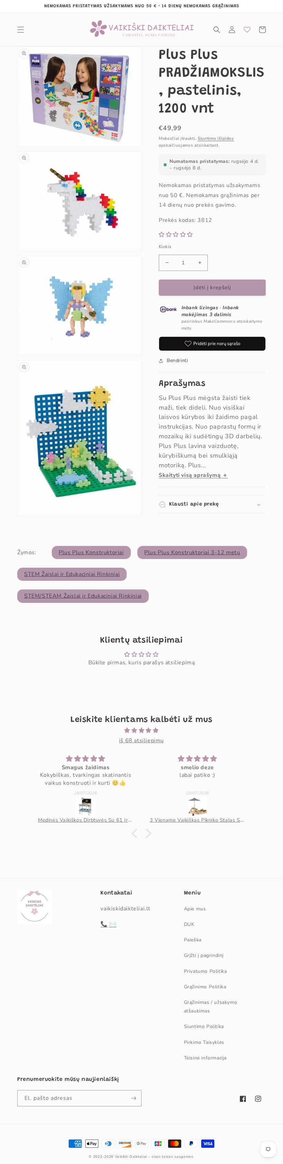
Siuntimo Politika (204, 1026)
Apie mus (195, 909)
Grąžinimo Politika (205, 987)
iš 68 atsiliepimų (141, 740)
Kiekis (165, 247)
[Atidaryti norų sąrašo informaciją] (247, 29)
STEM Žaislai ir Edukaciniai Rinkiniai (72, 574)
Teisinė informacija (205, 1058)
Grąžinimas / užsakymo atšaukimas (210, 1006)
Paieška (193, 940)
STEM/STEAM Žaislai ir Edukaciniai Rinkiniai (83, 596)
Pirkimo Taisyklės (204, 1042)
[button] (20, 29)
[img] (141, 730)
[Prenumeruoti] (133, 1098)
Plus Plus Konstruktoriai (91, 552)
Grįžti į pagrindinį (204, 955)
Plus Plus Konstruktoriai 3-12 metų (192, 552)
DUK (189, 924)
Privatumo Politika (205, 971)
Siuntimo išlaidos (216, 138)
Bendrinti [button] (177, 360)
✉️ (113, 924)
